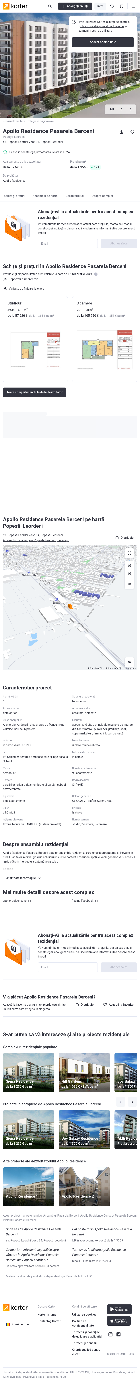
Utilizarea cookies (84, 1314)
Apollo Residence (14, 180)
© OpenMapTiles (96, 668)
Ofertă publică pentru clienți (86, 1352)
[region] (70, 607)
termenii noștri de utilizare (95, 30)
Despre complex (103, 196)
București (63, 540)
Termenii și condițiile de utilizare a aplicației (87, 1334)
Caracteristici (75, 196)
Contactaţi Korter (49, 1321)
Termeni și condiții (84, 1343)
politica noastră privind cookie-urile (101, 26)
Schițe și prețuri (14, 196)
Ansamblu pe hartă (45, 196)
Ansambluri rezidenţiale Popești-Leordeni (29, 540)
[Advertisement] (70, 477)
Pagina (82, 900)
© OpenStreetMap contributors (121, 668)
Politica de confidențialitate (83, 1323)
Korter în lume (47, 1314)
